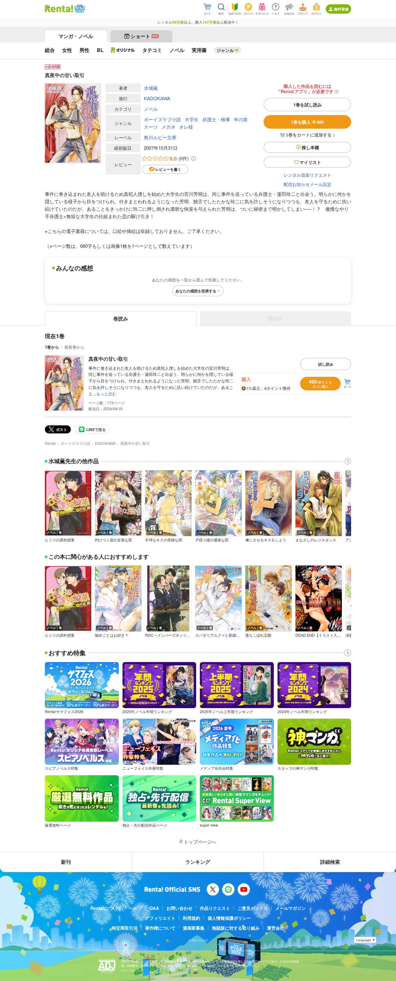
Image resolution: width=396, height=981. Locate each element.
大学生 (192, 119)
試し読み (325, 364)
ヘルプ (135, 908)
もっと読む (106, 394)
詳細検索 (330, 861)
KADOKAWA (157, 98)
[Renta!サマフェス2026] (79, 9)
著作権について (160, 928)
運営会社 (275, 928)
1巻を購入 (307, 122)
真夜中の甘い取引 (108, 358)
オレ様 (186, 126)
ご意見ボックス (253, 908)
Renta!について (106, 908)
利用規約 (191, 918)
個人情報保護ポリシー (229, 918)
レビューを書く (168, 169)
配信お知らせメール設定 (307, 184)
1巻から (52, 347)
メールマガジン (290, 908)
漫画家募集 (193, 928)
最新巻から (74, 347)
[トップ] (59, 8)
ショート (144, 36)
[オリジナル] (123, 50)
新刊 (66, 861)
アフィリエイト (160, 918)
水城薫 (151, 87)
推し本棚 (310, 147)
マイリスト (310, 162)
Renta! (50, 443)
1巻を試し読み (307, 104)
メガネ (168, 126)
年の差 (241, 119)
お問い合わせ (179, 908)
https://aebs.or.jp (132, 970)
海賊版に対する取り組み (236, 928)
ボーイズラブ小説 (162, 119)
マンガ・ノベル (75, 36)
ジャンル (225, 50)
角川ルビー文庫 (160, 137)
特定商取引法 (125, 928)
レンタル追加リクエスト (307, 175)
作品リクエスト (215, 908)
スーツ (151, 126)
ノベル (151, 108)
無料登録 (341, 9)
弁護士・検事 (216, 119)
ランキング (197, 861)
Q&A (154, 908)
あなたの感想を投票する (195, 291)
